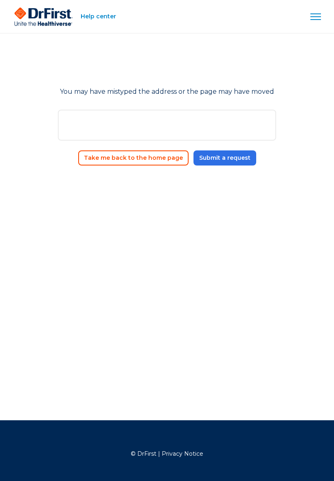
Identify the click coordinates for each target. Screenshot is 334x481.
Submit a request (224, 157)
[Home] (43, 17)
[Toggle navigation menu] (315, 17)
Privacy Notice (182, 453)
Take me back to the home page (133, 157)
